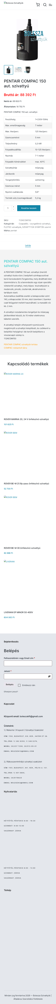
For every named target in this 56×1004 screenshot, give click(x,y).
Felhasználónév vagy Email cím (23, 658)
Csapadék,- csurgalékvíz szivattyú (34, 223)
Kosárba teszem (28, 208)
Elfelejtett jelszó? (11, 692)
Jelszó (11, 671)
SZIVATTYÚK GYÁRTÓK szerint (36, 227)
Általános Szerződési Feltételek (28, 999)
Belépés (9, 684)
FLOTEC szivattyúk (12, 227)
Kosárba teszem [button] (28, 415)
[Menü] (50, 5)
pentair (14, 230)
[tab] (28, 245)
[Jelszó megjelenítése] (49, 676)
